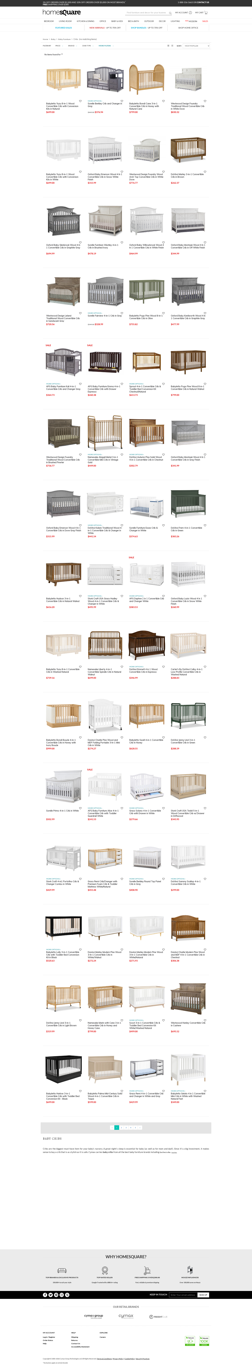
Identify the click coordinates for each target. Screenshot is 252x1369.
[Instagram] (62, 1295)
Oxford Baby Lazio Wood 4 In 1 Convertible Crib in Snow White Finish (186, 601)
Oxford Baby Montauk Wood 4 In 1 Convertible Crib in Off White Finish (188, 246)
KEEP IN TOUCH (158, 1294)
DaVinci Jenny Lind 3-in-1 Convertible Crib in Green (183, 741)
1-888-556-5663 (185, 2)
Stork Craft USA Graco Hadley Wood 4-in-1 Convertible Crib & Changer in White (103, 601)
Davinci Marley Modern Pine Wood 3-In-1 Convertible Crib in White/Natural (146, 954)
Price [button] (57, 46)
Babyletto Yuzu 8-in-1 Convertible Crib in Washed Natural (62, 670)
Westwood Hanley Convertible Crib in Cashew (188, 1024)
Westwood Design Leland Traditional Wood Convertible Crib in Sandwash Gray (63, 318)
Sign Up (203, 1295)
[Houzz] (67, 1295)
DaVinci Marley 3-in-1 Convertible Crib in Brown (187, 175)
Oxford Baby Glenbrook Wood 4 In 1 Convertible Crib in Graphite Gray (63, 246)
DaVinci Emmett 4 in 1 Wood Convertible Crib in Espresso (143, 670)
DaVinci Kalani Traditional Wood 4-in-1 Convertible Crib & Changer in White (105, 530)
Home (45, 39)
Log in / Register (49, 1337)
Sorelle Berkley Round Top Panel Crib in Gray (145, 882)
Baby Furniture (64, 39)
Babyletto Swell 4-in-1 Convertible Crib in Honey (146, 741)
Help (45, 1343)
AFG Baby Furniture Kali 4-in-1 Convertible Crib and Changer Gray (63, 387)
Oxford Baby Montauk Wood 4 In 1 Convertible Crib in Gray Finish (188, 458)
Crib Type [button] (86, 46)
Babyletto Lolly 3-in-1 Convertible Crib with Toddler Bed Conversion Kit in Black (62, 954)
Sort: (179, 46)
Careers (103, 1337)
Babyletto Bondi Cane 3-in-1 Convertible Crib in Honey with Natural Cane (144, 106)
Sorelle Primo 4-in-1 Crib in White (62, 810)
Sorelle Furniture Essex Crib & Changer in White (143, 529)
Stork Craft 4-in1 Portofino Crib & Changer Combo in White (62, 882)
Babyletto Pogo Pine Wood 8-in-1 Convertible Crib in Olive (146, 317)
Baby (53, 39)
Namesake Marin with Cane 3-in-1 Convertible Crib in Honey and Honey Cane (104, 1025)
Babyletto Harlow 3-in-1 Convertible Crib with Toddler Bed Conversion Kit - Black (62, 1096)
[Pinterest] (56, 1295)
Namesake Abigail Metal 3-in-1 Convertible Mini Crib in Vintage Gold (103, 459)
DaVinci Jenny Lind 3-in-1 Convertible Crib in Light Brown (61, 1024)
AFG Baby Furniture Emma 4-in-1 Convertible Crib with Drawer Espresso (104, 389)
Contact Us (75, 1343)
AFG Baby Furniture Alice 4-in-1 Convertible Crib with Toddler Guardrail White (103, 813)
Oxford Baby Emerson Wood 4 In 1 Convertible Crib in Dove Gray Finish (63, 529)
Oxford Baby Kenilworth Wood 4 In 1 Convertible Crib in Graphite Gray (188, 317)
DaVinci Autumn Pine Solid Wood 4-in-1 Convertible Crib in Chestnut (146, 458)
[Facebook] (45, 1295)
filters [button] (105, 46)
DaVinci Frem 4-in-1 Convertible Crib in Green (186, 529)
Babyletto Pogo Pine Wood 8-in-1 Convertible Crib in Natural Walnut (187, 387)
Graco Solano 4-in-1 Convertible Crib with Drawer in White (145, 812)
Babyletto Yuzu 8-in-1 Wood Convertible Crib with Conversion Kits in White (62, 177)
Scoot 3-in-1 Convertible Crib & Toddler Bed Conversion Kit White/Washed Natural (144, 1025)
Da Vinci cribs (165, 1152)
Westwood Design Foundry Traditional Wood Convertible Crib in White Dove (187, 106)
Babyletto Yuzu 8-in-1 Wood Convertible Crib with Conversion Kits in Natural (62, 106)
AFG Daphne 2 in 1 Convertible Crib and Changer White (146, 600)
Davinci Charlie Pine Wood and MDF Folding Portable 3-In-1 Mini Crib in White (104, 742)
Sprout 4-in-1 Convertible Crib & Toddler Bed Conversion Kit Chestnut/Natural (145, 389)
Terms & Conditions (104, 1359)
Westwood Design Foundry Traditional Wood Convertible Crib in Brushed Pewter (63, 459)
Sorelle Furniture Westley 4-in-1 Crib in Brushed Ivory (103, 246)
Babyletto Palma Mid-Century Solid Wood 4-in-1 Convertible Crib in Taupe (105, 1096)
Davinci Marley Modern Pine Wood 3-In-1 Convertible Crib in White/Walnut (104, 954)
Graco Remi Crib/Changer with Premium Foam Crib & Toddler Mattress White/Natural (102, 884)
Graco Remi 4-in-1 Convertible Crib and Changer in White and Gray (146, 1095)
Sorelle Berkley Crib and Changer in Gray (105, 105)
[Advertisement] (96, 1162)
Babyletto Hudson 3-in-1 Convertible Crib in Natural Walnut (62, 600)
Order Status (48, 1340)
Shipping (74, 1337)
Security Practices (142, 1359)
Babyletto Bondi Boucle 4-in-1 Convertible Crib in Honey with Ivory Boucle (61, 742)
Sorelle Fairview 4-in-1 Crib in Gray (105, 315)
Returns (74, 1340)
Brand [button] (71, 46)
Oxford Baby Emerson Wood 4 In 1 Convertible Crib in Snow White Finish (105, 177)
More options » (95, 101)
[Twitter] (50, 1295)
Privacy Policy (118, 1359)
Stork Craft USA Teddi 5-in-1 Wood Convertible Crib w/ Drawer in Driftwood (187, 813)
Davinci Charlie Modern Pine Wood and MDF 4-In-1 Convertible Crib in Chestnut (188, 954)
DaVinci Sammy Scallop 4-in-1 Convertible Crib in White (186, 882)
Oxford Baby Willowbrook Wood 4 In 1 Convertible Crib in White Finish (146, 246)
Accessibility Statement (80, 1347)
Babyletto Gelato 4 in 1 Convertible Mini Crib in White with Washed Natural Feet (188, 1096)
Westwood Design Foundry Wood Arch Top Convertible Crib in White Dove (146, 177)
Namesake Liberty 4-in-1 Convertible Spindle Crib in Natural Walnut (104, 672)
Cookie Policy (130, 1359)
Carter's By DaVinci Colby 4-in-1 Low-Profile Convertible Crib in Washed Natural (187, 672)
